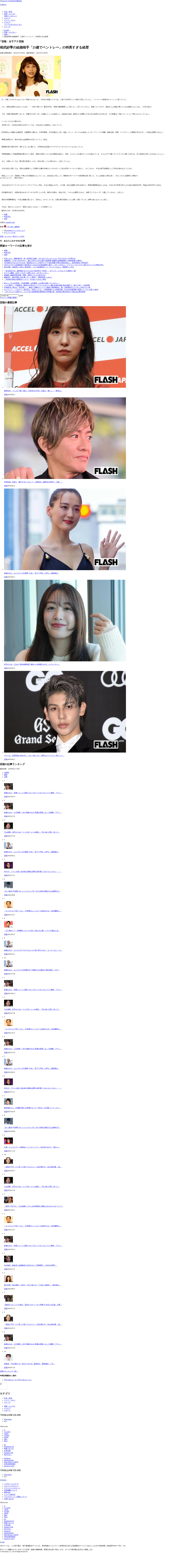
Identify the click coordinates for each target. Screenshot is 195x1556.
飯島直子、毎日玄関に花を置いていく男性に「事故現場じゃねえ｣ (28, 277)
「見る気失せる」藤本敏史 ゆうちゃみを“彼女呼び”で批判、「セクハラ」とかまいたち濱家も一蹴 (40, 271)
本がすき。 (8, 1455)
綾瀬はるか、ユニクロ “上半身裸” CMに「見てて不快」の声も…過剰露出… (31, 573)
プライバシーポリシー (12, 1488)
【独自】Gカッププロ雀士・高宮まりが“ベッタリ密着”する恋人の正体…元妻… (33, 1305)
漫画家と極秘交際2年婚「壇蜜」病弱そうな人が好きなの (25, 275)
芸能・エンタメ (9, 14)
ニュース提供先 (9, 1494)
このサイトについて (11, 1484)
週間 (5, 775)
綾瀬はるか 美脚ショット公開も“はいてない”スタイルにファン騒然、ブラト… (33, 793)
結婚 (5, 250)
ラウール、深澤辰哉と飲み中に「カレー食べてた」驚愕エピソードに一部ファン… (34, 755)
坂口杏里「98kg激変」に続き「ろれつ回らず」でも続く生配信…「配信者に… (32, 1285)
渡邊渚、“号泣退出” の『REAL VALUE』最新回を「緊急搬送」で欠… (29, 1364)
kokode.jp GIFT (9, 1466)
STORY (6, 1435)
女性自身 (7, 1451)
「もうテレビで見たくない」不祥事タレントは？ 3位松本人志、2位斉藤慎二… (32, 911)
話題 (5, 255)
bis (5, 1445)
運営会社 (7, 1492)
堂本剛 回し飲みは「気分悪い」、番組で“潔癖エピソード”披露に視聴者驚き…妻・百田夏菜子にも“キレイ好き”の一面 (47, 287)
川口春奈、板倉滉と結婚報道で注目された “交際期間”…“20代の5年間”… (30, 1265)
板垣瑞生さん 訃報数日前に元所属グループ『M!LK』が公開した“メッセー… (32, 1108)
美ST (6, 1441)
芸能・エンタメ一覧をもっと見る (12, 236)
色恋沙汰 (7, 252)
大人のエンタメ (16, 24)
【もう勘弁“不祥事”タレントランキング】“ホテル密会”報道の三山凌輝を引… (32, 891)
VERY (6, 1434)
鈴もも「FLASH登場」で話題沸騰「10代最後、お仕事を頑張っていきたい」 (32, 283)
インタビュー (12, 16)
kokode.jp (7, 1458)
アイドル (7, 24)
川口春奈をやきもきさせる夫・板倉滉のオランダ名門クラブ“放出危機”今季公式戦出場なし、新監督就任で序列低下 (46, 263)
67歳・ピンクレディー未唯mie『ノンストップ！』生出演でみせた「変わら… (32, 1147)
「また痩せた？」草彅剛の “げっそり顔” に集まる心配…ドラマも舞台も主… (32, 930)
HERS (6, 1437)
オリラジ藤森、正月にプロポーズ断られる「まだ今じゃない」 (27, 273)
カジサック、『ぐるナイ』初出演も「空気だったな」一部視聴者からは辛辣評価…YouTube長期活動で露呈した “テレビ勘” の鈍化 (51, 289)
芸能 (5, 16)
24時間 (6, 772)
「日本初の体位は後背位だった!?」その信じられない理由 (25, 279)
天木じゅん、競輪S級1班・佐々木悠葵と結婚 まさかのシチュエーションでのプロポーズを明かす (40, 258)
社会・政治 (8, 12)
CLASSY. (7, 1432)
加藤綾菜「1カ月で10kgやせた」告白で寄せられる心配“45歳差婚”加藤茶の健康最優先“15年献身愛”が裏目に (43, 260)
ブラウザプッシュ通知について (15, 1497)
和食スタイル (9, 1448)
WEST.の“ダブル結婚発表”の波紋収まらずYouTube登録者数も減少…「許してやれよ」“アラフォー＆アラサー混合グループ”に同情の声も (54, 265)
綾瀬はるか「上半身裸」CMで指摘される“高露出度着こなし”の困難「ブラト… (33, 812)
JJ (4, 1430)
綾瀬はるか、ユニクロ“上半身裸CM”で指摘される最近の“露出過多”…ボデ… (32, 970)
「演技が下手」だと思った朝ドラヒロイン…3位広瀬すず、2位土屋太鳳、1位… (33, 1167)
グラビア (7, 22)
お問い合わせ (9, 1499)
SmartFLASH (8, 1453)
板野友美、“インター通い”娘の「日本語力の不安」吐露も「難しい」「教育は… (33, 391)
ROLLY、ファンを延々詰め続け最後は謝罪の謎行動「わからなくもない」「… (32, 871)
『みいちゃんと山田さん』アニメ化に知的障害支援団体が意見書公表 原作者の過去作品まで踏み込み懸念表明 (44, 292)
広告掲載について (10, 1490)
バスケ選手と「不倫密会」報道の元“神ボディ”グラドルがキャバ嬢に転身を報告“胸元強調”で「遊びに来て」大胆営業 (47, 285)
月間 (5, 777)
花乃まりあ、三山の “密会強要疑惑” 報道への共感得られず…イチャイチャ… (32, 664)
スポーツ (7, 18)
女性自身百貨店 (9, 1464)
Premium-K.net (9, 1446)
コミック (7, 27)
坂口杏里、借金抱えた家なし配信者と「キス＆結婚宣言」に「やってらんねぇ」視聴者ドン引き (39, 267)
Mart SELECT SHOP (11, 1462)
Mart (5, 1439)
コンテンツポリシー (11, 1486)
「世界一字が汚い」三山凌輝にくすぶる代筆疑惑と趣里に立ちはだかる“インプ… (33, 1206)
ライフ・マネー (9, 20)
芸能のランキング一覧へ (9, 1371)
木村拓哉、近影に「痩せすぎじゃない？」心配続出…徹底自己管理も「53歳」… (33, 482)
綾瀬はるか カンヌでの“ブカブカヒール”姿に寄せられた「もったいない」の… (33, 950)
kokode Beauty (9, 1460)
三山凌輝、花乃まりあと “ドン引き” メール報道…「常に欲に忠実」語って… (32, 832)
